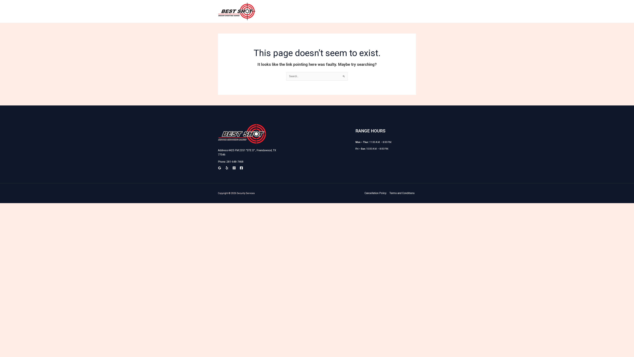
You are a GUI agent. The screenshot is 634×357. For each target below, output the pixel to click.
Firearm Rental (347, 11)
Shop (365, 11)
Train (308, 11)
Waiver (378, 11)
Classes (392, 11)
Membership (325, 11)
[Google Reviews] (219, 168)
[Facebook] (241, 168)
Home (296, 11)
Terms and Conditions (402, 193)
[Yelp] (227, 168)
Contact (408, 11)
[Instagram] (234, 168)
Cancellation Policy (376, 193)
